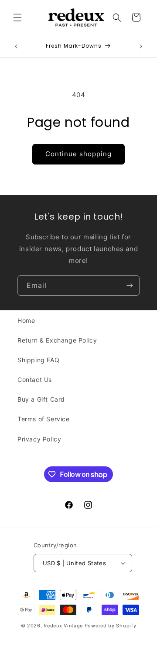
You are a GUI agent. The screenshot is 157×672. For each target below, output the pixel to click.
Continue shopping (78, 154)
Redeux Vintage (63, 626)
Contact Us (34, 379)
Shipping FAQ (38, 360)
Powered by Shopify (111, 626)
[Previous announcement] (16, 46)
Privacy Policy (39, 439)
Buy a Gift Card (41, 399)
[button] (17, 17)
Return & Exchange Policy (57, 340)
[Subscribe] (129, 285)
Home (26, 320)
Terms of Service (43, 419)
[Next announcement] (140, 46)
